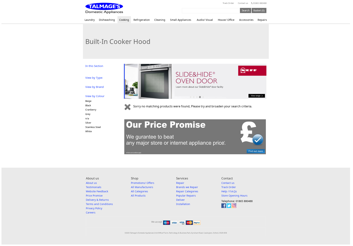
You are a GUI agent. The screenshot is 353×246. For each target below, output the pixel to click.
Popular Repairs (186, 195)
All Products (138, 195)
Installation (183, 204)
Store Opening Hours (234, 195)
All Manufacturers (142, 187)
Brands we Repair (187, 187)
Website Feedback (97, 191)
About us (91, 183)
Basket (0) (259, 10)
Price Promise (94, 195)
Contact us (243, 3)
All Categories (139, 191)
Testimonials (93, 187)
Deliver (180, 200)
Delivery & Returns (97, 200)
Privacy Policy (94, 208)
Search (245, 10)
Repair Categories (187, 191)
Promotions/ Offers (142, 183)
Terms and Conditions (99, 204)
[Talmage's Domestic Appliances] (104, 8)
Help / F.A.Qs (229, 191)
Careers (90, 212)
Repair (180, 183)
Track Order (228, 3)
